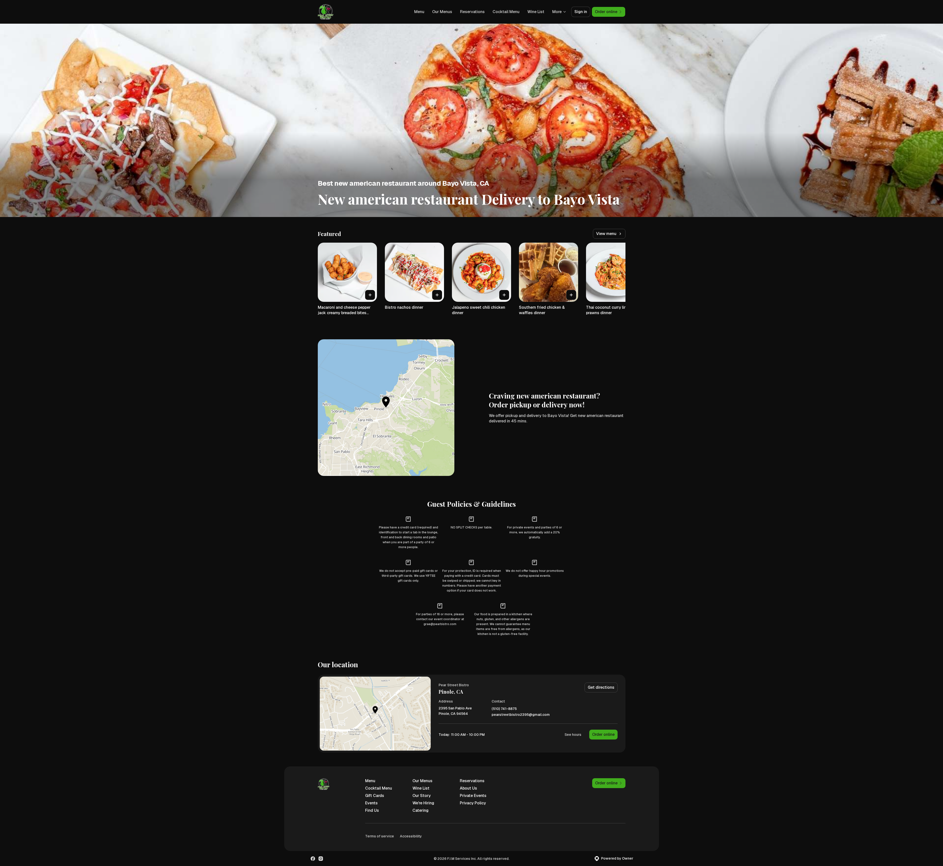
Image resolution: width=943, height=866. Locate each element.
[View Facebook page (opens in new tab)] (313, 859)
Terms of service (379, 836)
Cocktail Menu (506, 11)
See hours (573, 734)
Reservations (472, 11)
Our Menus (442, 11)
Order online (603, 734)
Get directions (601, 687)
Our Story (421, 795)
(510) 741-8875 (504, 708)
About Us (468, 788)
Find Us (372, 810)
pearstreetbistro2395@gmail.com (521, 714)
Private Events (473, 795)
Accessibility (411, 836)
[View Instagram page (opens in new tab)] (321, 859)
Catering (420, 810)
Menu (419, 11)
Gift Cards (374, 795)
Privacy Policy (473, 803)
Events (371, 803)
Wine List (535, 11)
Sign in (580, 11)
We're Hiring (423, 803)
